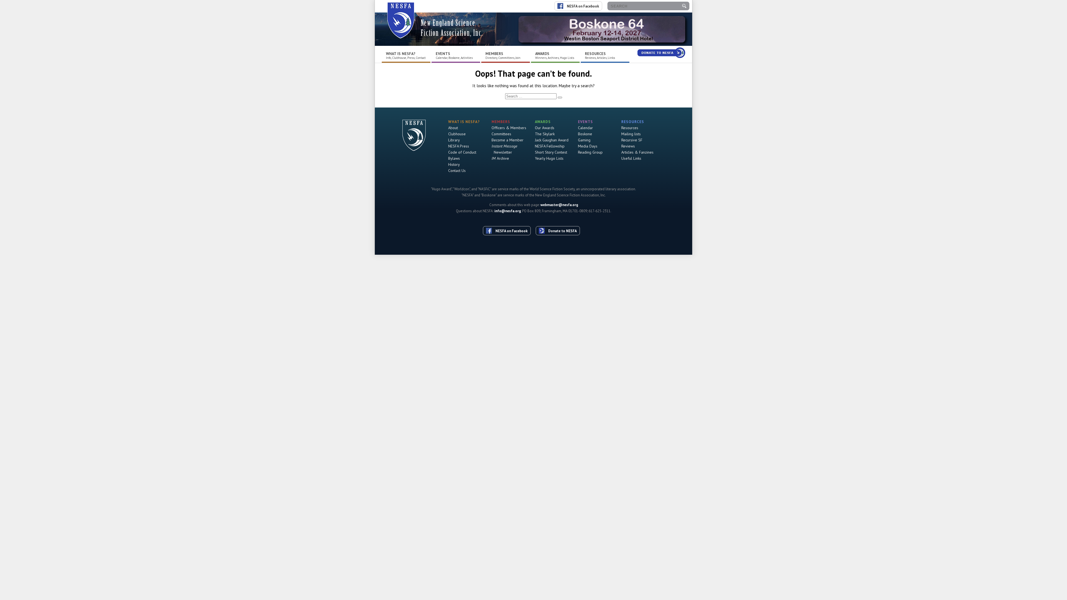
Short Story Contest (551, 152)
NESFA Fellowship (550, 146)
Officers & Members (509, 127)
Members (494, 53)
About (453, 127)
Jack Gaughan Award (552, 140)
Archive (500, 158)
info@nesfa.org (507, 211)
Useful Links (631, 158)
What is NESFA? (400, 53)
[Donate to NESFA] (560, 220)
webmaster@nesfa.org (559, 204)
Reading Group (590, 152)
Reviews (628, 146)
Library (454, 140)
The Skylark (545, 133)
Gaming (584, 140)
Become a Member (507, 140)
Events (443, 53)
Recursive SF (631, 140)
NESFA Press (458, 146)
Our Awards (544, 127)
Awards (542, 53)
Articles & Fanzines (637, 152)
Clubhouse (457, 133)
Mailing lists (631, 133)
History (454, 164)
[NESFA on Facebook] (509, 220)
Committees (501, 133)
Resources (595, 53)
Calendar (585, 127)
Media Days (587, 146)
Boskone (585, 133)
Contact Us (457, 170)
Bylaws (454, 158)
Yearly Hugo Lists (549, 158)
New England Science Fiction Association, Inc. (452, 28)
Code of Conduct (462, 152)
